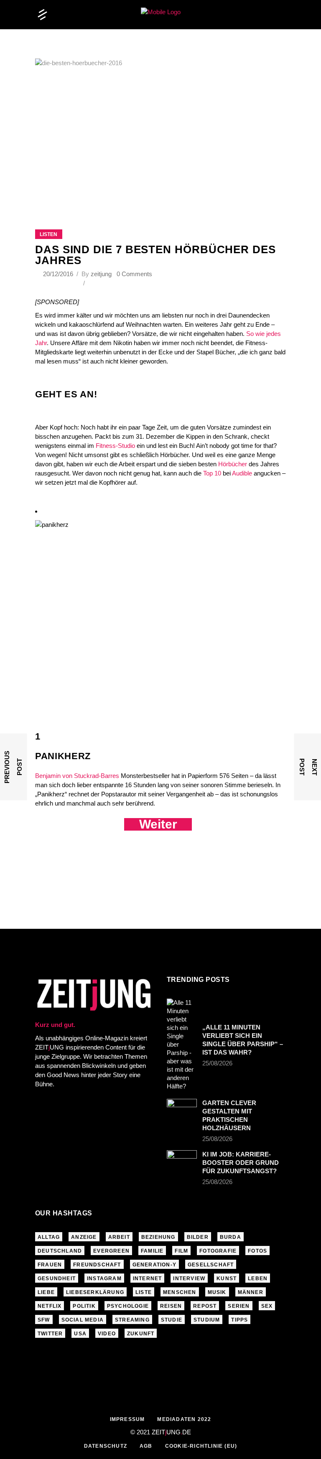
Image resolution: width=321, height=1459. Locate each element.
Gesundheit (57, 1278)
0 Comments (134, 273)
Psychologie (128, 1306)
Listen (48, 234)
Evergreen (111, 1251)
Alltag (49, 1237)
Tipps (239, 1320)
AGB (146, 1446)
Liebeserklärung (95, 1292)
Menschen (179, 1292)
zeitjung (101, 273)
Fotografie (218, 1251)
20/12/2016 (59, 273)
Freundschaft (97, 1265)
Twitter (50, 1334)
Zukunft (140, 1334)
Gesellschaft (211, 1265)
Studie (171, 1320)
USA (80, 1334)
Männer (250, 1292)
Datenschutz (105, 1446)
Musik (217, 1292)
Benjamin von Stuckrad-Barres (77, 775)
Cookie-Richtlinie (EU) (201, 1446)
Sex (267, 1306)
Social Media (82, 1320)
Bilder (198, 1237)
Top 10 (212, 473)
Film (181, 1251)
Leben (258, 1278)
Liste (143, 1292)
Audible (242, 473)
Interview (189, 1278)
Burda (230, 1237)
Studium (207, 1320)
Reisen (171, 1306)
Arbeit (119, 1237)
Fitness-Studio (115, 445)
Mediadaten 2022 (184, 1419)
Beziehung (158, 1237)
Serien (239, 1306)
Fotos (257, 1251)
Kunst (227, 1278)
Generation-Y (154, 1265)
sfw (44, 1320)
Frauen (50, 1265)
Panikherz (63, 756)
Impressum (127, 1419)
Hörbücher (232, 464)
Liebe (46, 1292)
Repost (205, 1306)
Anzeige (84, 1237)
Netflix (49, 1306)
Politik (84, 1306)
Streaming (132, 1320)
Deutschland (60, 1251)
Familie (152, 1251)
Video (107, 1334)
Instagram (104, 1278)
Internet (147, 1278)
